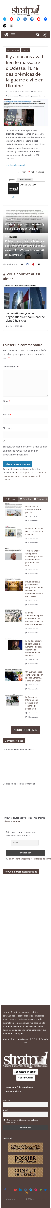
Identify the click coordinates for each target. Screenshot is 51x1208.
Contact (6, 1039)
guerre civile (26, 96)
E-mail (7, 414)
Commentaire (11, 366)
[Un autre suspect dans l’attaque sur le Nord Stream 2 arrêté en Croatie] (14, 675)
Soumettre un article (25, 1071)
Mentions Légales (21, 1039)
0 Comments (13, 96)
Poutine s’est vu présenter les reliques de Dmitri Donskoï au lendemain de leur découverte (34, 589)
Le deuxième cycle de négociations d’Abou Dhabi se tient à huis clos (25, 316)
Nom (6, 401)
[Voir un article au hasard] (44, 34)
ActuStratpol (25, 92)
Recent (12, 499)
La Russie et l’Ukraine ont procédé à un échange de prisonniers (31, 703)
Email (5, 1110)
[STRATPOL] (6, 34)
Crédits (35, 1039)
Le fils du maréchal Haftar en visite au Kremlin (34, 531)
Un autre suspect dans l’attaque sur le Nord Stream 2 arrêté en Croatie (34, 676)
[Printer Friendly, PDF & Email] (31, 172)
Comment (42, 499)
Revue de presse (13, 50)
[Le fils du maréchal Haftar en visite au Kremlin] (14, 531)
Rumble (16, 821)
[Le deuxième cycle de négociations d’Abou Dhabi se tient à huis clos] (25, 287)
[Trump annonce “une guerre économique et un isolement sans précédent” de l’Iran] (14, 554)
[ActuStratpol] (13, 185)
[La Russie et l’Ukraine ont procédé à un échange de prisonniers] (14, 700)
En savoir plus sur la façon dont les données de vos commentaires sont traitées (24, 476)
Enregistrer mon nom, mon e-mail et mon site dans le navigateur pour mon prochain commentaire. (25, 450)
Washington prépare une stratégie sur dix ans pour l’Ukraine (25, 224)
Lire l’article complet (15, 165)
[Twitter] (13, 196)
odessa (35, 96)
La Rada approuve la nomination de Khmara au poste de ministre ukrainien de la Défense (33, 648)
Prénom (6, 1100)
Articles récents (24, 180)
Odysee (6, 821)
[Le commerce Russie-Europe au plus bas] (14, 509)
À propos (11, 180)
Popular (27, 499)
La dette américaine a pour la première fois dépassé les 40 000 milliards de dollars (34, 618)
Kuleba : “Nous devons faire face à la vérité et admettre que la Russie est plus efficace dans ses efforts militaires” (25, 246)
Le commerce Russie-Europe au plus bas (33, 509)
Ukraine (25, 50)
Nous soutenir (25, 1077)
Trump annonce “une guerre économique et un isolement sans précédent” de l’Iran (34, 558)
